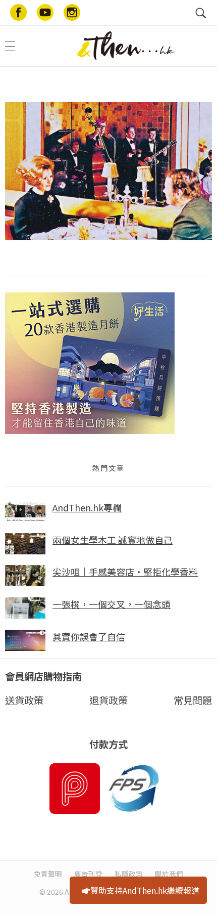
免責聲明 (48, 873)
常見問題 (193, 700)
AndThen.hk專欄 (87, 507)
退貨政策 (108, 700)
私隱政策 (129, 873)
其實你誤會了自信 (88, 636)
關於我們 (169, 873)
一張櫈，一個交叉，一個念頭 (111, 604)
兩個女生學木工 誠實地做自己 (112, 539)
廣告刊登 (88, 873)
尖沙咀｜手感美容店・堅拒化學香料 (125, 571)
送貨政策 (24, 700)
